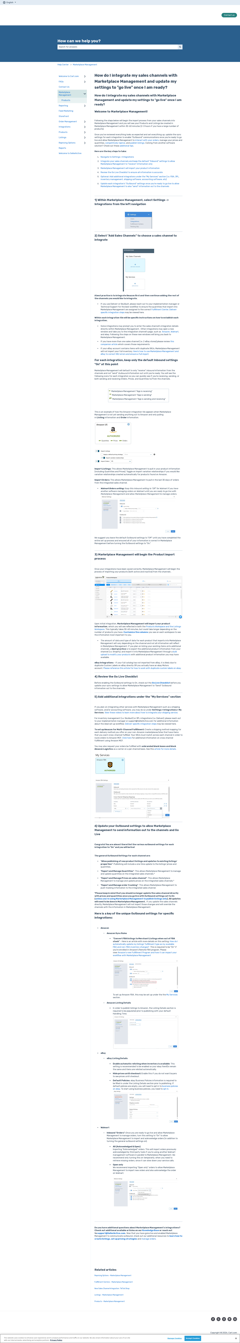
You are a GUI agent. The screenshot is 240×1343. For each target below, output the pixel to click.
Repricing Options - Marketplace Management (112, 1275)
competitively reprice (115, 143)
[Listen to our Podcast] (230, 1319)
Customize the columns (136, 632)
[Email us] (235, 1319)
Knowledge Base (150, 1230)
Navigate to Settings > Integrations (117, 157)
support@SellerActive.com (111, 1233)
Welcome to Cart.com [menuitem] (69, 76)
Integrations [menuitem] (64, 127)
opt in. (166, 1089)
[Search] (180, 47)
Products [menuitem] (66, 100)
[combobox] (118, 47)
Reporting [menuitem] (63, 105)
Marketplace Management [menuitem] (65, 93)
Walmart (174, 331)
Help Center (63, 64)
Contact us (229, 15)
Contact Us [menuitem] (64, 87)
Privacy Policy (56, 1340)
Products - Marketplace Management (109, 1301)
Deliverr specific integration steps (141, 724)
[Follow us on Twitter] (218, 1319)
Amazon (166, 331)
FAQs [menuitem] (61, 81)
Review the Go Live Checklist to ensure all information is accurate (132, 172)
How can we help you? (79, 41)
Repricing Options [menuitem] (67, 143)
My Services (172, 994)
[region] (120, 1338)
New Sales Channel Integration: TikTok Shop (112, 1288)
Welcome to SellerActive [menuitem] (70, 153)
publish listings (137, 143)
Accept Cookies (193, 1338)
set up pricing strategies (124, 1239)
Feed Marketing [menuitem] (66, 111)
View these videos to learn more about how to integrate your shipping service (141, 712)
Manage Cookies (175, 1338)
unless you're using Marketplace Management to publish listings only (131, 899)
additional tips (126, 146)
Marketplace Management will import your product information (130, 168)
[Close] (236, 1338)
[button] (85, 76)
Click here (127, 738)
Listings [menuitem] (62, 137)
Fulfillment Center (160, 309)
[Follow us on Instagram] (224, 1319)
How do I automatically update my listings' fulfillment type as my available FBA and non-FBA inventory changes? (145, 944)
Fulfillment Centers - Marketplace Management (113, 1282)
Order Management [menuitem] (68, 121)
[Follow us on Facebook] (213, 1319)
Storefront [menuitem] (64, 116)
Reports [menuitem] (62, 148)
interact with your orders (147, 140)
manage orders (149, 1239)
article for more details (165, 749)
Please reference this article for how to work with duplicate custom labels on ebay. (142, 668)
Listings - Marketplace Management (109, 1295)
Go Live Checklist (161, 683)
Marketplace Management (85, 64)
